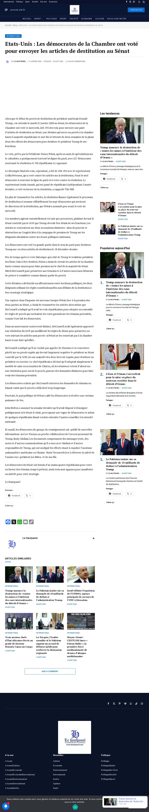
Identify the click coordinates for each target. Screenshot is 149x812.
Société (35, 2)
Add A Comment (50, 671)
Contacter (136, 10)
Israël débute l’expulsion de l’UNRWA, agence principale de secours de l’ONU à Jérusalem (81, 595)
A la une (43, 2)
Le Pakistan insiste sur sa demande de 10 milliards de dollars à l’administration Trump (50, 595)
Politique (19, 2)
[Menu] (6, 9)
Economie (53, 2)
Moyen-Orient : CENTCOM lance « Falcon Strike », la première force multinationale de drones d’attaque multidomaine (77, 647)
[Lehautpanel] (74, 10)
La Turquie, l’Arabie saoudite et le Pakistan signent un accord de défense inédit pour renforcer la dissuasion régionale (49, 645)
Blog (15, 25)
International (9, 2)
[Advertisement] (74, 85)
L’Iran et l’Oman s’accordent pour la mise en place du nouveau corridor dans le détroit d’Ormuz (130, 209)
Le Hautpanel (20, 61)
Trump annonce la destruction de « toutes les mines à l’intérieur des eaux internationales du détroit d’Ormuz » (18, 597)
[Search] (143, 2)
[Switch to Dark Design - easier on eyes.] (139, 2)
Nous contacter (116, 19)
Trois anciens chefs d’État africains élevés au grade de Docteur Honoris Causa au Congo (19, 642)
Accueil (27, 19)
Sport (27, 2)
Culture (99, 19)
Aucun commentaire (76, 61)
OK (75, 807)
